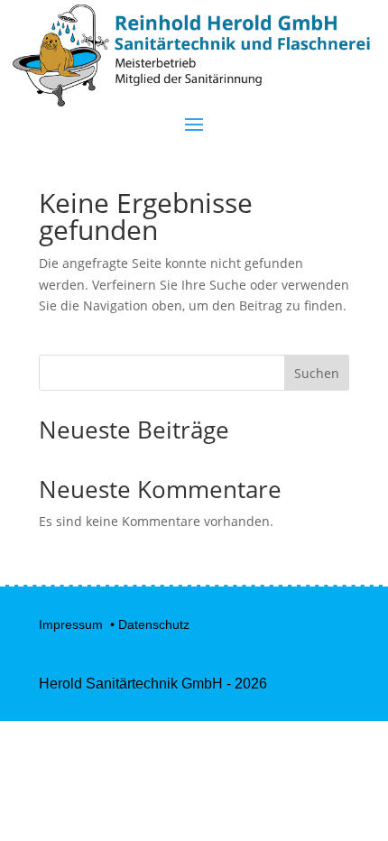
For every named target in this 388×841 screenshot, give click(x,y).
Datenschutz (153, 624)
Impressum (72, 624)
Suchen (316, 373)
